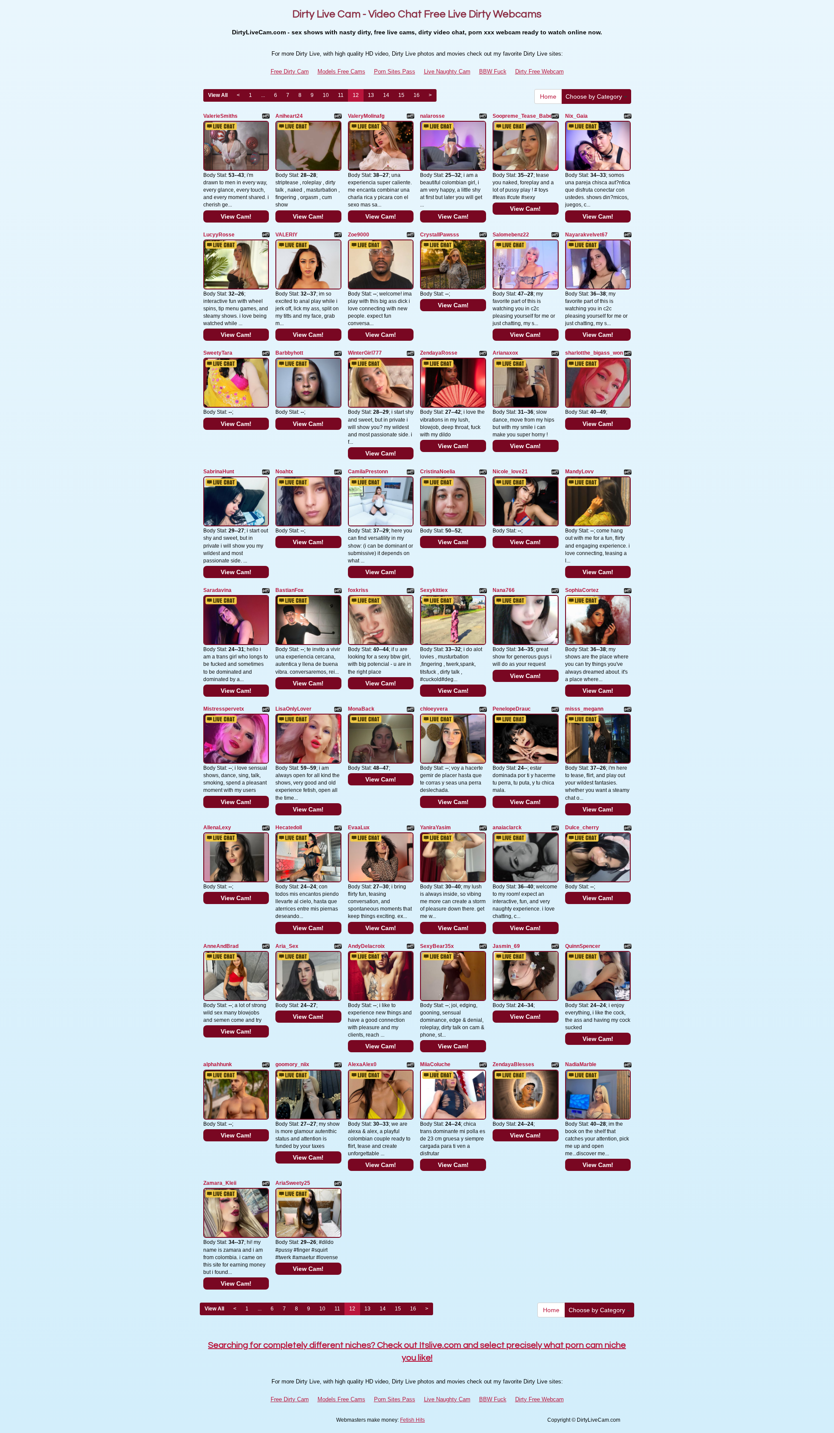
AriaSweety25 (292, 1183)
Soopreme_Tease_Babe (522, 116)
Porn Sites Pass (394, 71)
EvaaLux (359, 828)
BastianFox (289, 590)
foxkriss (358, 590)
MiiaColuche (435, 1064)
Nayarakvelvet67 (586, 235)
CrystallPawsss (439, 235)
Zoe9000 (358, 235)
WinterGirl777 (365, 353)
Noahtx (284, 472)
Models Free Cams (341, 71)
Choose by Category (595, 96)
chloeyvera (434, 709)
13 (371, 95)
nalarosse (432, 116)
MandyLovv (579, 472)
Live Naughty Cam (447, 71)
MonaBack (361, 709)
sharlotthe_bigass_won (594, 353)
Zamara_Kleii (219, 1183)
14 (386, 95)
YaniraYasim (435, 828)
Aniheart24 (289, 116)
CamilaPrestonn (368, 472)
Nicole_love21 (510, 472)
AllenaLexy (217, 828)
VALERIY (286, 235)
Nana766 (504, 590)
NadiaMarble (580, 1064)
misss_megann (584, 709)
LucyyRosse (219, 235)
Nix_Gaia (576, 116)
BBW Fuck (492, 71)
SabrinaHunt (218, 472)
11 (341, 95)
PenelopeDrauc (512, 709)
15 (401, 95)
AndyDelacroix (366, 946)
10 (326, 95)
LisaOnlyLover (293, 709)
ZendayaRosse (438, 353)
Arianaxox (505, 353)
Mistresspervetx (223, 709)
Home (548, 96)
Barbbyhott (289, 353)
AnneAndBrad (220, 946)
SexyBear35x (437, 946)
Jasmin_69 (506, 946)
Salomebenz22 (511, 235)
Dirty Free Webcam (539, 71)
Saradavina (217, 590)
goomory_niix (292, 1064)
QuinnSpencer (582, 946)
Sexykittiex (434, 590)
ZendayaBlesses (513, 1064)
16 (417, 95)
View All (218, 95)
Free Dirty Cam (290, 71)
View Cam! (236, 216)
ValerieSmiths (220, 116)
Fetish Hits (412, 1420)
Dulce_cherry (582, 828)
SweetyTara (217, 353)
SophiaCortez (582, 590)
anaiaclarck (507, 828)
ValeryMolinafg (366, 116)
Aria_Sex (286, 946)
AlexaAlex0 (362, 1064)
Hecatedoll (288, 828)
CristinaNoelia (437, 472)
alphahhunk (217, 1064)
